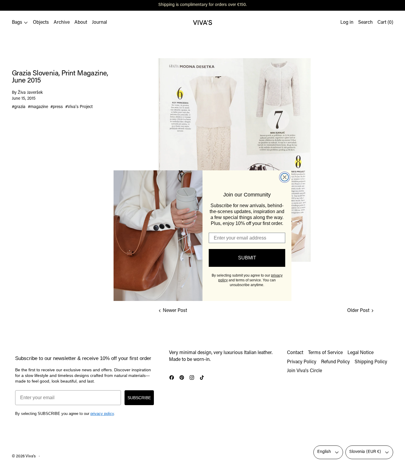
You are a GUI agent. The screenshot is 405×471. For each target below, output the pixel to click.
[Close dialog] (284, 177)
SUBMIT (247, 257)
